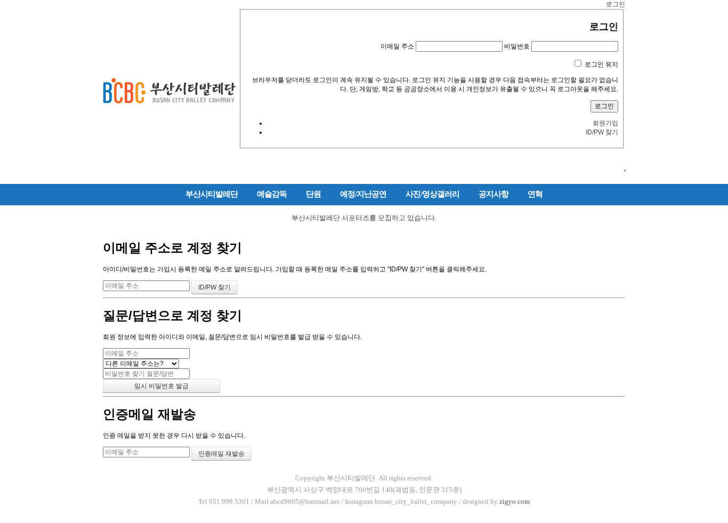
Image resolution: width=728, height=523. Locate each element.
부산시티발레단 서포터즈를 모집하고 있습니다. (364, 218)
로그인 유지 (601, 64)
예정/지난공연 (363, 194)
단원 (313, 194)
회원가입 (605, 123)
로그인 (615, 4)
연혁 (535, 194)
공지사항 (493, 194)
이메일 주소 (397, 46)
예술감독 (272, 194)
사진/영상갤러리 (432, 194)
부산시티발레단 (211, 194)
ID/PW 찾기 (602, 132)
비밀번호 (517, 46)
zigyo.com (514, 501)
